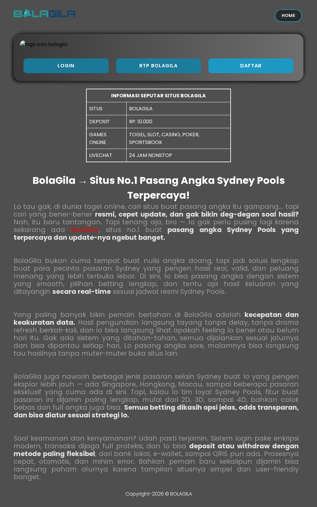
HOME (288, 15)
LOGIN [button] (66, 65)
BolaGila (85, 229)
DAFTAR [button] (251, 65)
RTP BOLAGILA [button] (158, 65)
